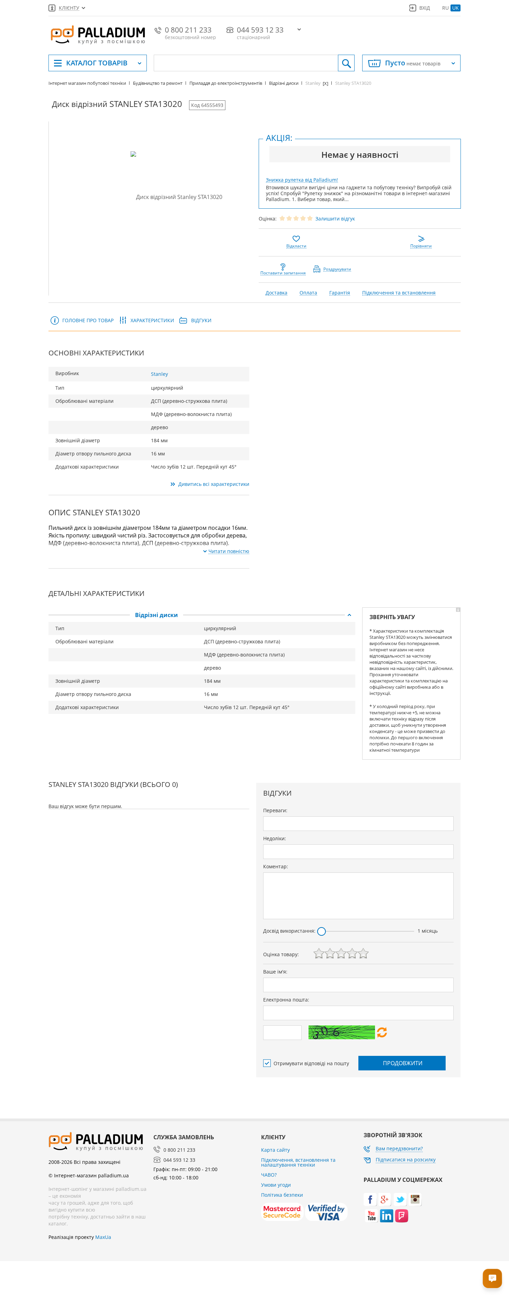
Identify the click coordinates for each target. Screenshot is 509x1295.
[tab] (201, 615)
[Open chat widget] (492, 1278)
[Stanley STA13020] (176, 196)
